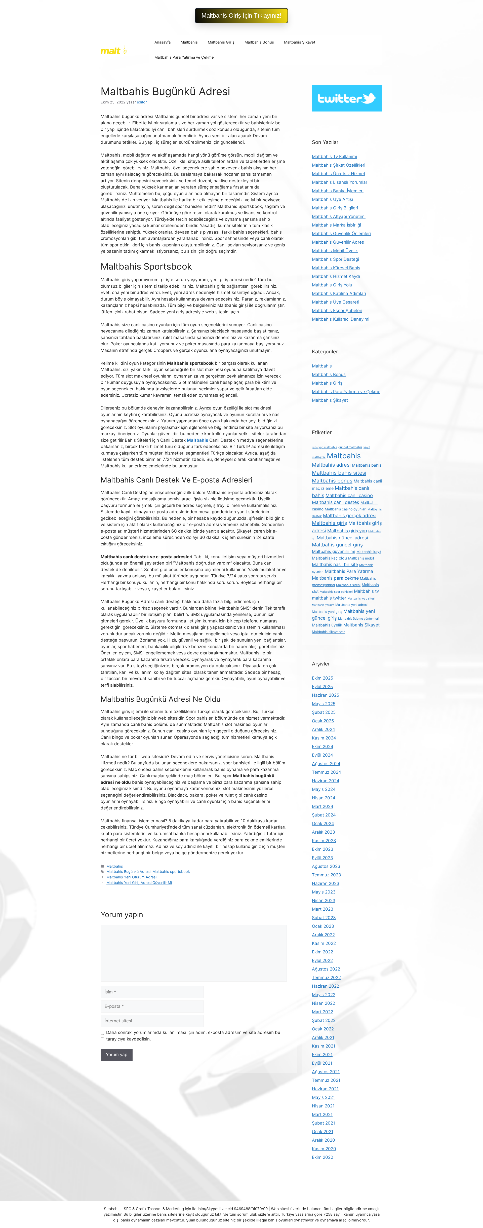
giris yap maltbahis (324, 447)
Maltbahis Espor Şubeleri (337, 310)
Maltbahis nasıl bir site (335, 564)
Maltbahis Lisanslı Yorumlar (339, 182)
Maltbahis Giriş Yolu (332, 284)
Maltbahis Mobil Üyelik (335, 250)
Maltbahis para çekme (335, 578)
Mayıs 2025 (323, 703)
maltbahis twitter (329, 598)
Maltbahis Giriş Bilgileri (335, 207)
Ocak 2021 (322, 1131)
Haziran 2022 (325, 986)
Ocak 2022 (323, 1028)
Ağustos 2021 (326, 1071)
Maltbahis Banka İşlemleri (338, 190)
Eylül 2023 (322, 857)
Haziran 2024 (325, 780)
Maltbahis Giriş (221, 42)
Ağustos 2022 (326, 969)
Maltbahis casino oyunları (345, 509)
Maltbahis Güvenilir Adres (338, 242)
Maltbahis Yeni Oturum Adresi (131, 877)
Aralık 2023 (323, 832)
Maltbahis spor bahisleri (336, 591)
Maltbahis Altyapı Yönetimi (339, 216)
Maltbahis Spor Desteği (335, 259)
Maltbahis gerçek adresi (349, 515)
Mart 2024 (322, 806)
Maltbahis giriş (329, 523)
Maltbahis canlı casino (349, 495)
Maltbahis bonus (332, 480)
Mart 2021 (322, 1114)
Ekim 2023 (322, 849)
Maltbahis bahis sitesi (339, 472)
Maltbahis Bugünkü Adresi (128, 871)
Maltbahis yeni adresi (351, 605)
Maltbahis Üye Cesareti (335, 302)
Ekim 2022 (322, 951)
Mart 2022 (322, 1011)
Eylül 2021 (322, 1063)
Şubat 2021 (323, 1123)
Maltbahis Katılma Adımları (339, 293)
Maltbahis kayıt (368, 552)
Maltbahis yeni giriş (327, 612)
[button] (241, 15)
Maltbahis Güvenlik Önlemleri (341, 233)
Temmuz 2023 (326, 874)
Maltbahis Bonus (259, 42)
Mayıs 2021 (323, 1097)
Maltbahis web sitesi (361, 598)
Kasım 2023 (324, 840)
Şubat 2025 (324, 712)
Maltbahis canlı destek (335, 502)
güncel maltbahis (350, 447)
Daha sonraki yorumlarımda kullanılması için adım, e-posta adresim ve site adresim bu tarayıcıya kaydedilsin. (193, 1035)
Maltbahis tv (366, 591)
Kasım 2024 (324, 737)
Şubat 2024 (324, 814)
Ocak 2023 (323, 926)
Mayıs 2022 (323, 994)
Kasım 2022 (324, 943)
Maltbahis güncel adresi (342, 537)
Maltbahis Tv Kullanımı (334, 156)
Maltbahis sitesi (348, 585)
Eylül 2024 (322, 755)
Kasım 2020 (324, 1148)
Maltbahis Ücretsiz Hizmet (338, 173)
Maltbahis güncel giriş (337, 545)
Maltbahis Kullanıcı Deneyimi (340, 319)
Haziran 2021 (325, 1088)
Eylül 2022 (322, 960)
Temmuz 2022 (326, 977)
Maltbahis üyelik (327, 625)
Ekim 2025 (322, 678)
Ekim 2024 (322, 746)
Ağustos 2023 (326, 866)
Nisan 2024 (323, 797)
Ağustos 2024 (326, 763)
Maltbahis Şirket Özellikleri (338, 165)
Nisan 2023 (323, 900)
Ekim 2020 (322, 1157)
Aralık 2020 (323, 1140)
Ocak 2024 (323, 823)
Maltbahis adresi (331, 465)
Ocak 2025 (323, 720)
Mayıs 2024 (324, 789)
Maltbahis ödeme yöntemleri (358, 618)
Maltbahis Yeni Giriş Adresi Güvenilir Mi (139, 882)
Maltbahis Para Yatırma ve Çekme (184, 57)
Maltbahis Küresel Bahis (336, 267)
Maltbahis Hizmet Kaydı (336, 276)
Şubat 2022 (324, 1020)
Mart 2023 (322, 909)
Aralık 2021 (323, 1037)
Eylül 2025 (322, 686)
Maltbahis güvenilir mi (333, 551)
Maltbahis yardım (323, 605)
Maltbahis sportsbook (171, 871)
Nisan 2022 (323, 1003)
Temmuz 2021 (326, 1080)
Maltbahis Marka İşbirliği (336, 225)
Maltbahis (189, 42)
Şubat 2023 (324, 917)
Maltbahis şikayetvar (328, 632)
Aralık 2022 (323, 934)
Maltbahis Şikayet (299, 42)
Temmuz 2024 (326, 772)
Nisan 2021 (323, 1105)
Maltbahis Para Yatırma (349, 571)
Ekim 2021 (322, 1054)
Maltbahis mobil (361, 558)
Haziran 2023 (325, 883)
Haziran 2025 (325, 695)
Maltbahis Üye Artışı (332, 199)
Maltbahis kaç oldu (329, 558)
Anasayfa (162, 42)
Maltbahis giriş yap (347, 530)
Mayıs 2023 (324, 892)
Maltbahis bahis (366, 465)
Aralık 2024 (323, 729)
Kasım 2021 (323, 1046)
